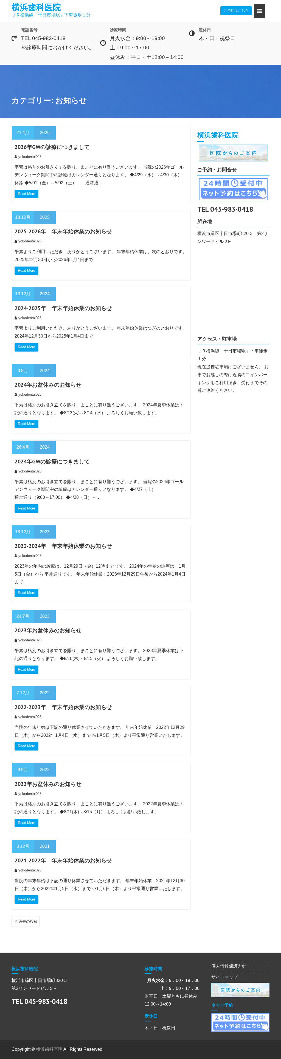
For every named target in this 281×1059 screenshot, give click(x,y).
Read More (26, 194)
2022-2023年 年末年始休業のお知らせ (63, 707)
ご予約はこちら (236, 11)
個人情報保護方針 (228, 966)
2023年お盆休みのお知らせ (48, 630)
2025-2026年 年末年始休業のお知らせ (63, 231)
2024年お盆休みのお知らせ (48, 384)
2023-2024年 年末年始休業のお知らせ (63, 546)
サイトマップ (224, 977)
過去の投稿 (28, 921)
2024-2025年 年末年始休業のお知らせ (63, 308)
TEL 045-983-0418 (225, 209)
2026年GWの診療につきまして (52, 147)
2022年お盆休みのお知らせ (48, 784)
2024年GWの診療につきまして (52, 461)
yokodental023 (29, 157)
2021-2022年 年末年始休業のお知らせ (63, 860)
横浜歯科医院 (36, 7)
